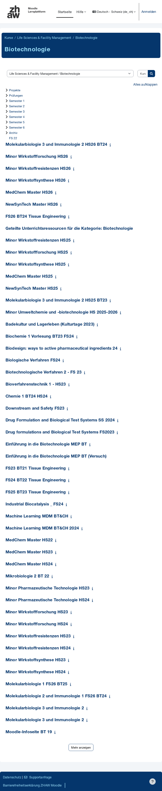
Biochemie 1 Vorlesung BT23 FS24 (40, 337)
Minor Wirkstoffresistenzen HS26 (38, 169)
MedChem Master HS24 (29, 564)
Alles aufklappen (145, 84)
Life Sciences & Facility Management (44, 37)
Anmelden (148, 11)
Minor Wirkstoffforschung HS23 (37, 612)
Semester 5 (17, 122)
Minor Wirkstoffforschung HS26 (37, 157)
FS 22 (13, 138)
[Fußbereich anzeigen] (152, 781)
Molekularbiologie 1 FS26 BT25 (37, 684)
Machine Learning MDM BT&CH (37, 517)
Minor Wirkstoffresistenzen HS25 (38, 241)
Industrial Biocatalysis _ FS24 (34, 504)
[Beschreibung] (111, 145)
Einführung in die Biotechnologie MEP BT (46, 445)
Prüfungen (16, 95)
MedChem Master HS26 (29, 193)
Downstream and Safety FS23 (35, 409)
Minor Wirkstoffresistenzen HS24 (38, 648)
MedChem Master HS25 (29, 277)
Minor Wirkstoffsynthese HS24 (36, 672)
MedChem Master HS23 (29, 552)
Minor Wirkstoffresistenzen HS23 (38, 636)
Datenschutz (12, 777)
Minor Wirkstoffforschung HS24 (37, 624)
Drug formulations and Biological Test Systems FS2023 (60, 433)
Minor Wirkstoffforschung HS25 (37, 253)
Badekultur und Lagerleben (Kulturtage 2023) (50, 325)
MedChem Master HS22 (29, 540)
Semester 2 (17, 106)
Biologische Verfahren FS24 (33, 361)
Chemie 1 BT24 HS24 (27, 397)
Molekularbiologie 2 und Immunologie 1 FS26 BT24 (56, 696)
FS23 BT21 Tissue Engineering (36, 469)
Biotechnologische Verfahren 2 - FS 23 (44, 373)
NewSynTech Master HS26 (32, 205)
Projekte (14, 90)
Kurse (9, 37)
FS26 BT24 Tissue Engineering (36, 217)
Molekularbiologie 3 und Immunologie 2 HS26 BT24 (56, 145)
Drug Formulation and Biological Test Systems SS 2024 (60, 420)
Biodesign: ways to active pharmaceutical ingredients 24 (62, 349)
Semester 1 (17, 101)
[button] (114, 11)
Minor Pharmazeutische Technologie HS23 (47, 588)
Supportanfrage (40, 777)
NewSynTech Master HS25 (32, 289)
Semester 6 (17, 127)
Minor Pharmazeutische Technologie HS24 (47, 600)
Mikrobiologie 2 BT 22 (27, 576)
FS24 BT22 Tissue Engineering (36, 480)
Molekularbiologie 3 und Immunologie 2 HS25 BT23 (56, 301)
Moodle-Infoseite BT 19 (29, 732)
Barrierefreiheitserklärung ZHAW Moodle (32, 785)
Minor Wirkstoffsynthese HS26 (36, 181)
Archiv (13, 132)
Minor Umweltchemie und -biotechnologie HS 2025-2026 (62, 313)
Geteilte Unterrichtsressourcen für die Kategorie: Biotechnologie (69, 229)
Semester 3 (17, 111)
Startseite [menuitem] (65, 12)
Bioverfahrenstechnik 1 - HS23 (36, 385)
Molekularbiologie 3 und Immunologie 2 (45, 708)
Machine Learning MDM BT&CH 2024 (42, 529)
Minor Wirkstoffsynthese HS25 (36, 265)
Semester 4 (17, 117)
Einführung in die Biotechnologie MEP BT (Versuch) (56, 457)
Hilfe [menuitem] (79, 12)
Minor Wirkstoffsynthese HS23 (36, 660)
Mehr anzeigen (81, 747)
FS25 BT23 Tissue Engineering (36, 492)
